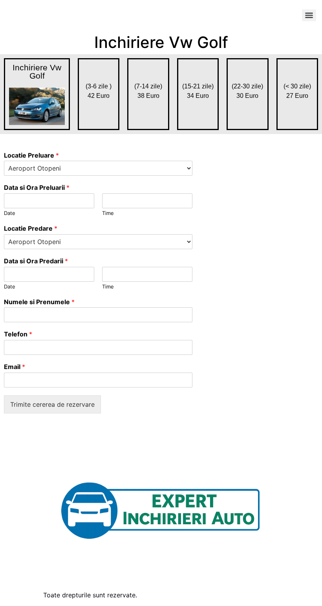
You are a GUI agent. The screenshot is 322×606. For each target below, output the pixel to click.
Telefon (18, 334)
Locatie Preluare (31, 155)
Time (108, 213)
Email (14, 367)
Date (9, 213)
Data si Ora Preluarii (37, 187)
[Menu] (309, 15)
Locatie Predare (30, 228)
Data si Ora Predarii (36, 261)
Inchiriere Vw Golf (37, 71)
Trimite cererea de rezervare (52, 404)
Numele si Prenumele (39, 302)
